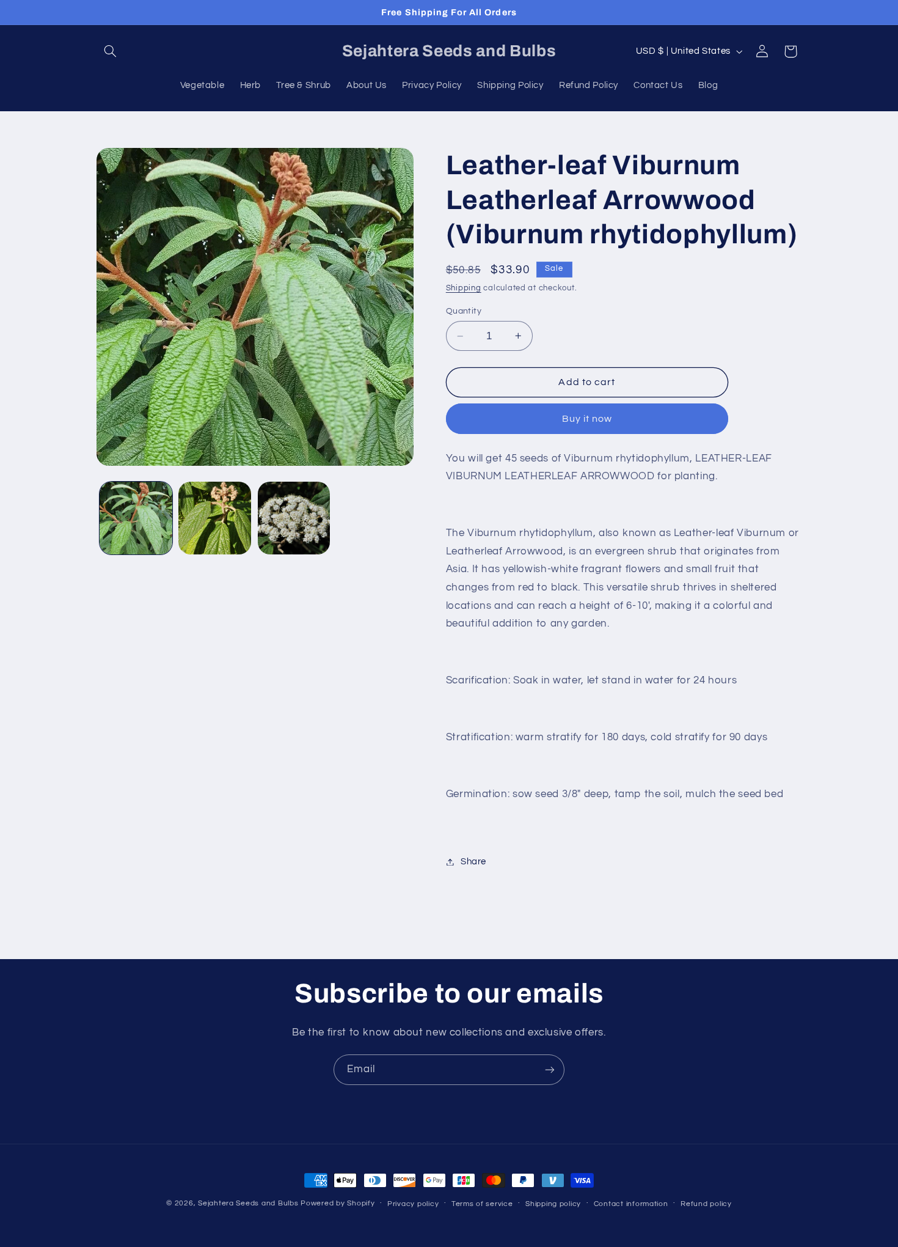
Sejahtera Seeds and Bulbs (248, 1203)
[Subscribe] (550, 1069)
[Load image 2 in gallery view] (214, 518)
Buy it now (587, 419)
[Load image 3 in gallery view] (294, 518)
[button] (111, 51)
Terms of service (482, 1204)
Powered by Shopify (337, 1203)
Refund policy (706, 1204)
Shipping (463, 288)
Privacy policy (413, 1204)
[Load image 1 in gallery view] (136, 518)
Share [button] (473, 861)
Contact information (631, 1204)
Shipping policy (553, 1204)
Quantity (463, 311)
